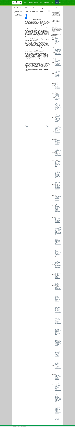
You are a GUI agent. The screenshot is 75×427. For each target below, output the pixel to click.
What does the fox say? (57, 326)
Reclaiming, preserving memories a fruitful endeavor (58, 203)
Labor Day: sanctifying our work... (57, 193)
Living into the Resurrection (57, 367)
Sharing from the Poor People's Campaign (57, 120)
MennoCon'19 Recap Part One (58, 68)
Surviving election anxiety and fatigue (57, 291)
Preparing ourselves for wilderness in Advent (58, 156)
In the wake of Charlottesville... (57, 201)
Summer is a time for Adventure (58, 128)
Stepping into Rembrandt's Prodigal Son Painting (58, 376)
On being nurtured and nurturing (57, 419)
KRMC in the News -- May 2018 (58, 130)
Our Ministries (46, 2)
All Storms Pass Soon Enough (57, 133)
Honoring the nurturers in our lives (58, 232)
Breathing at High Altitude (57, 334)
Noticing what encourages (57, 322)
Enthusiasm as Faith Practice (58, 417)
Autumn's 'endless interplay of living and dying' (58, 312)
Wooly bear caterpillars (56, 109)
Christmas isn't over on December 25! (58, 392)
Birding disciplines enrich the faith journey (57, 224)
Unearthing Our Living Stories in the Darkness (58, 372)
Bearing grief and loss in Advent (57, 154)
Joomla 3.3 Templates (23, 426)
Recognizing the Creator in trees (57, 210)
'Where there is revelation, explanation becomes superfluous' (58, 252)
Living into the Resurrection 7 (57, 354)
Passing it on (57, 301)
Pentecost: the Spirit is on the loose (58, 228)
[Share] (37, 18)
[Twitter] (37, 16)
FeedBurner (20, 15)
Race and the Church (58, 107)
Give (60, 2)
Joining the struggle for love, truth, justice (58, 289)
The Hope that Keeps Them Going (58, 101)
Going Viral (56, 137)
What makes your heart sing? (57, 216)
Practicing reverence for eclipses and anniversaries (58, 197)
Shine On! (56, 86)
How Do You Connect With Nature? (58, 146)
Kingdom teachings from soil (57, 223)
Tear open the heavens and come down (57, 158)
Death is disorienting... (57, 167)
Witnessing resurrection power (57, 240)
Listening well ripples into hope (58, 235)
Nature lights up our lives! (57, 212)
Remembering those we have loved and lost (58, 294)
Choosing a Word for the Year (58, 386)
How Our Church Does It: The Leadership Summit (57, 99)
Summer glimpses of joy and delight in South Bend (58, 344)
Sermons (40, 2)
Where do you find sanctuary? (57, 308)
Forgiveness (56, 82)
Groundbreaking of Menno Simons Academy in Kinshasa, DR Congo (58, 125)
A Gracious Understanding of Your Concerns (57, 41)
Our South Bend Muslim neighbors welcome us (57, 247)
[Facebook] (37, 15)
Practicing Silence (57, 383)
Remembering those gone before (58, 169)
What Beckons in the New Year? (58, 391)
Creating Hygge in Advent (57, 402)
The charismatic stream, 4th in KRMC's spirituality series (57, 176)
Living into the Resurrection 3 (57, 362)
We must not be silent (57, 269)
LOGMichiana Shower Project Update (58, 55)
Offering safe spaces (58, 290)
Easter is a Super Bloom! (57, 72)
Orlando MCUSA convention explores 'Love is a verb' (58, 213)
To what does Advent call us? (58, 287)
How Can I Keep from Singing (58, 44)
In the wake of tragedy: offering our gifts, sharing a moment (58, 331)
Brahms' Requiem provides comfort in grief (57, 164)
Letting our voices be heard (58, 266)
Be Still (56, 46)
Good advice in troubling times (57, 261)
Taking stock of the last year (57, 300)
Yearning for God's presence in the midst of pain (58, 279)
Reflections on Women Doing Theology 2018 (57, 95)
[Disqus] (37, 84)
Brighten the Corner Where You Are (57, 370)
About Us (36, 2)
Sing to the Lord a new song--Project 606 (57, 179)
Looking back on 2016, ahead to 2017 (58, 273)
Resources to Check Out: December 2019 (58, 49)
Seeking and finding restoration (58, 259)
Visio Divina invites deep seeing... (57, 263)
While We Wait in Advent (57, 405)
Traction (56, 70)
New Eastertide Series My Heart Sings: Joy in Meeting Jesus (57, 76)
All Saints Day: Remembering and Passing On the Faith (58, 414)
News (57, 2)
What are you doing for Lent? (57, 257)
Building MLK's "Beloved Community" (57, 388)
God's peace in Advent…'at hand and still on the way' (58, 283)
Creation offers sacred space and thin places (57, 207)
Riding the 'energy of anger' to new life (58, 234)
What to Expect (30, 2)
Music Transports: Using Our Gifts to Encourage (57, 407)
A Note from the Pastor (57, 145)
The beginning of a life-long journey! (57, 116)
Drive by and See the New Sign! (58, 114)
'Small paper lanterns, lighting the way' (58, 315)
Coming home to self (58, 244)
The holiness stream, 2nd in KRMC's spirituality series (58, 186)
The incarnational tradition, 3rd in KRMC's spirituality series (57, 182)
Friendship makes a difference (58, 281)
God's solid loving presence (57, 90)
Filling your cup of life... (57, 219)
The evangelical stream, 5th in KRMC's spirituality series (57, 172)
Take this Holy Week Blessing (58, 369)
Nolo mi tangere (57, 138)
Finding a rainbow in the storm (58, 302)
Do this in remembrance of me (58, 412)
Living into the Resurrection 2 (57, 364)
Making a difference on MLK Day (57, 149)
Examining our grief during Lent (57, 255)
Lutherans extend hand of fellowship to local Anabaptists (58, 341)
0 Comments (27, 13)
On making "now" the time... (58, 339)
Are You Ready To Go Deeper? (57, 141)
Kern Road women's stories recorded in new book (58, 349)
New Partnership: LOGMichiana (57, 64)
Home (25, 2)
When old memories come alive (58, 328)
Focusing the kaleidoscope (57, 200)
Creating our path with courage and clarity (57, 242)
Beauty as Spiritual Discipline (57, 410)
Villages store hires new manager (57, 221)
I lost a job (56, 38)
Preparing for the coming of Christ (34, 11)
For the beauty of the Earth (58, 238)
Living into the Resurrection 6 (57, 356)
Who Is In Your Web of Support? (58, 66)
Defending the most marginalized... (57, 268)
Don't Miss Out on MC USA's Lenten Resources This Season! (57, 80)
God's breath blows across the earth (57, 352)
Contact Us (52, 2)
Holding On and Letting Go (57, 92)
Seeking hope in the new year (58, 151)
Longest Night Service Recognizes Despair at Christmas (58, 398)
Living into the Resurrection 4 (57, 360)
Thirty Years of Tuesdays (57, 57)
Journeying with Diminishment (57, 379)
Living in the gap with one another (58, 317)
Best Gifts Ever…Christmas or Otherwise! (57, 276)
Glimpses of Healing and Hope (33, 128)
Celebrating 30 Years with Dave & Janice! (58, 112)
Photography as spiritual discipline (57, 347)
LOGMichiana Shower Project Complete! (58, 51)
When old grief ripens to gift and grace (58, 230)
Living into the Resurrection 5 (57, 358)
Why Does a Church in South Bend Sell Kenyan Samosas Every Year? (58, 105)
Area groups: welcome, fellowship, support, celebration (58, 337)
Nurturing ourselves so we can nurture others (57, 319)
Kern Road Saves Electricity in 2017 (57, 143)
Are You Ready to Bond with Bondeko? (58, 54)
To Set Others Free (57, 118)
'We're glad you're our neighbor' (58, 271)
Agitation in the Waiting (57, 401)
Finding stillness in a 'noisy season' (58, 324)
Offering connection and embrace (57, 310)
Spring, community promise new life (57, 249)
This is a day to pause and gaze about (57, 297)
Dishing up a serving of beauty (58, 191)
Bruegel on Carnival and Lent (57, 382)
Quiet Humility (57, 84)
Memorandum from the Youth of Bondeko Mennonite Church (58, 135)
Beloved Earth (57, 111)
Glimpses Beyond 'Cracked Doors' (57, 380)
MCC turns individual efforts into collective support (58, 305)
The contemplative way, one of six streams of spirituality (58, 189)
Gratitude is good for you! (58, 162)
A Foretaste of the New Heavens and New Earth (57, 60)
